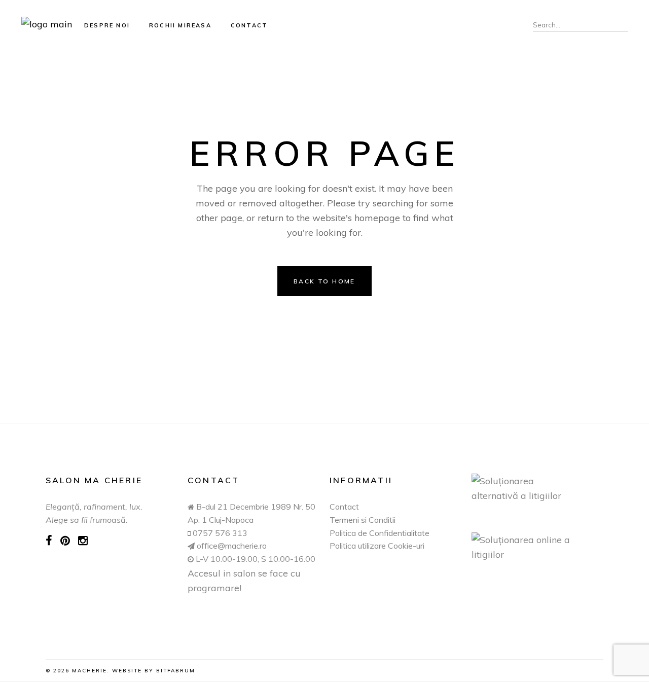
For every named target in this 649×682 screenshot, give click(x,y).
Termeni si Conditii (362, 520)
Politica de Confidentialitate (379, 533)
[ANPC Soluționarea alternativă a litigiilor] (537, 488)
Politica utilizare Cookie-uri (377, 546)
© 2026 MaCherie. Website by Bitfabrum (120, 670)
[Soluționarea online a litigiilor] (537, 547)
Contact (344, 506)
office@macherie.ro (231, 546)
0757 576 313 (220, 533)
